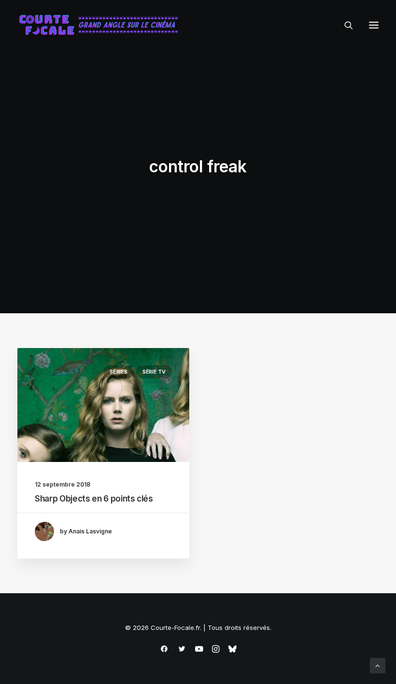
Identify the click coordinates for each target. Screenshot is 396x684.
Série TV (154, 371)
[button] (374, 25)
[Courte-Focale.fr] (101, 25)
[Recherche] (344, 25)
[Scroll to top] (377, 665)
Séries (118, 371)
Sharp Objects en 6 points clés (94, 498)
